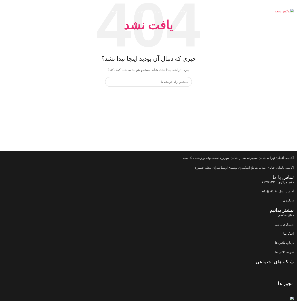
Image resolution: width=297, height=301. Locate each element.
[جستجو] (3, 11)
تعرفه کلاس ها (284, 252)
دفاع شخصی (286, 215)
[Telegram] (264, 269)
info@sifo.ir (269, 191)
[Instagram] (276, 269)
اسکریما (288, 233)
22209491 (242, 11)
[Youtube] (288, 269)
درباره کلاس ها (284, 242)
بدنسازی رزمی (284, 224)
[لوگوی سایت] (284, 11)
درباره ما (288, 200)
